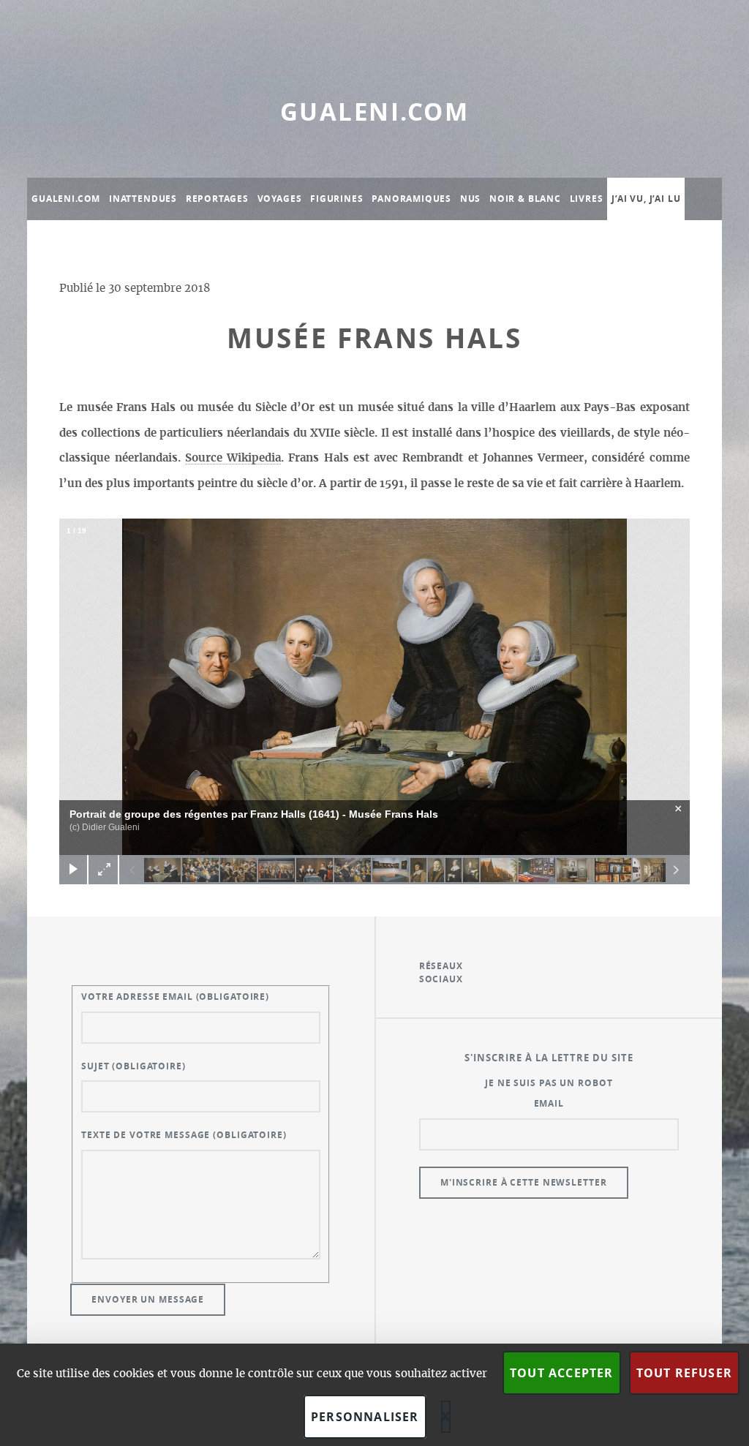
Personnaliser (365, 1417)
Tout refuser (684, 1373)
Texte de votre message (184, 1135)
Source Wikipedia (233, 458)
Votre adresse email (175, 996)
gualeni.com (374, 111)
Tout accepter (562, 1373)
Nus (470, 198)
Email (549, 1103)
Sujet (133, 1066)
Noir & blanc (525, 198)
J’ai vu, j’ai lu (645, 198)
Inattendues (143, 198)
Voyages (279, 198)
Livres (586, 198)
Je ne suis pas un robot (548, 1083)
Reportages (217, 198)
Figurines (336, 198)
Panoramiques (411, 198)
